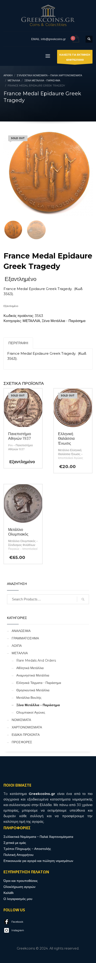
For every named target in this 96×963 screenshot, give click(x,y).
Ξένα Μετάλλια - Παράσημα (64, 321)
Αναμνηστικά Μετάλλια (32, 675)
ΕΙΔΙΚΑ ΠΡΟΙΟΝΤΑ (26, 735)
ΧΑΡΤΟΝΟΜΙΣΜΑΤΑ (27, 727)
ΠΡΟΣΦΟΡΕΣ (22, 742)
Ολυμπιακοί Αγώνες (30, 712)
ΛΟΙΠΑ (17, 646)
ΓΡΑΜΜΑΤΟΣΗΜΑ (25, 638)
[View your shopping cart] (75, 39)
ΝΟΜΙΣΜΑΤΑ (21, 720)
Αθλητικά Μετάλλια (30, 668)
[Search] (83, 599)
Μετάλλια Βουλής (28, 697)
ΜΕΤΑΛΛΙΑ (31, 321)
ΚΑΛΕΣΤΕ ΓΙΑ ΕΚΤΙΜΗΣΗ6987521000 (74, 57)
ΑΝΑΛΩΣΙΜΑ (21, 631)
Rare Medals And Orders (36, 660)
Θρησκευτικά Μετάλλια (32, 690)
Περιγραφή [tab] (18, 343)
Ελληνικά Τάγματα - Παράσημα (38, 683)
